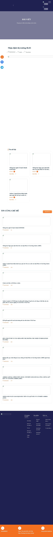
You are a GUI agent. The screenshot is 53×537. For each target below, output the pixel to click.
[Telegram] (2, 68)
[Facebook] (2, 62)
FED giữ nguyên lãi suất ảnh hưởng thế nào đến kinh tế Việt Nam (19, 320)
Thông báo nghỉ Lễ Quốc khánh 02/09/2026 (13, 227)
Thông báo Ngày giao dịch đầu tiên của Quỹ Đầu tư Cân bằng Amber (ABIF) (41, 169)
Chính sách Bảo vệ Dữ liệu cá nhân (11, 283)
